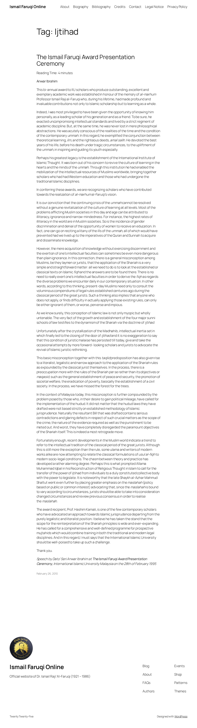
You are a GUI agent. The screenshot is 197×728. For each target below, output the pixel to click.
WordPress (180, 716)
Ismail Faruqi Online (28, 6)
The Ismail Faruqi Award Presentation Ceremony (86, 60)
